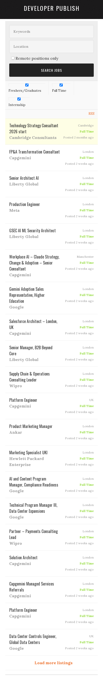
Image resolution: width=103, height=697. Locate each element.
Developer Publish (52, 8)
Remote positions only (37, 58)
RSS (91, 114)
